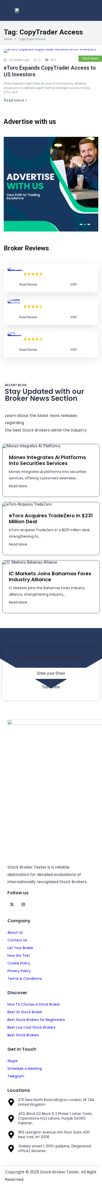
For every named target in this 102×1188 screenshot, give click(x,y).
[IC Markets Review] (15, 336)
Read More (18, 486)
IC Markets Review (41, 334)
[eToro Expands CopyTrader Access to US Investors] (51, 51)
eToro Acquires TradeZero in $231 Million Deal (51, 518)
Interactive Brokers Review (49, 269)
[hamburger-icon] (94, 10)
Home (8, 39)
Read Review (28, 284)
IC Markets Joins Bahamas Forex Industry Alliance (50, 576)
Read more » (15, 100)
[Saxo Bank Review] (15, 303)
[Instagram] (23, 904)
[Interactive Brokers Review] (15, 270)
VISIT (73, 284)
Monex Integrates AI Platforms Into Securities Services (47, 460)
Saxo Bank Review (40, 301)
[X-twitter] (11, 904)
